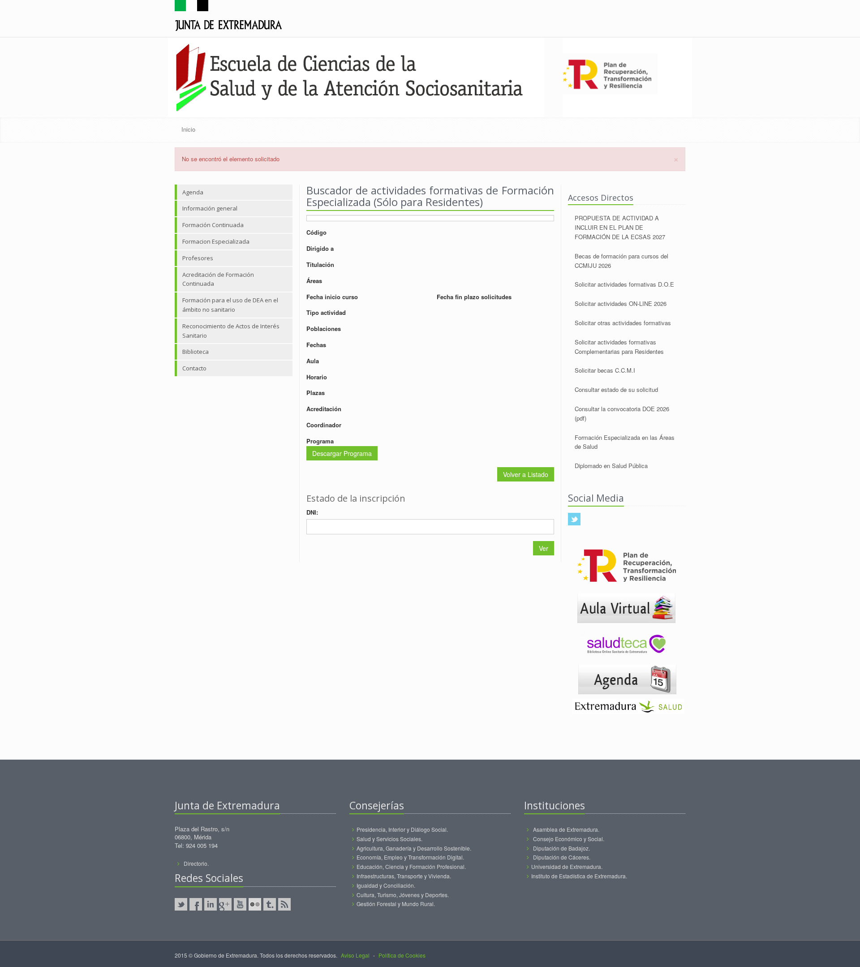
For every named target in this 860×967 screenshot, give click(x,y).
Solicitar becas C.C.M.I (605, 370)
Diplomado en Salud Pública (611, 465)
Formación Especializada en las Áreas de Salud (625, 442)
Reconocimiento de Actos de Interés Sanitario (231, 331)
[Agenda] (627, 678)
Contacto (194, 368)
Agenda (192, 192)
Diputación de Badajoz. (561, 848)
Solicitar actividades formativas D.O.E (624, 284)
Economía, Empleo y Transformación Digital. (410, 857)
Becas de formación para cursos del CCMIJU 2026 (621, 261)
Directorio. (196, 863)
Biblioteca (195, 352)
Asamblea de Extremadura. (566, 829)
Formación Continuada (213, 225)
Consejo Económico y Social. (568, 838)
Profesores (197, 258)
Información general (209, 208)
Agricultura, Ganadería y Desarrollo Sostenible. (414, 848)
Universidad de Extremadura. (566, 866)
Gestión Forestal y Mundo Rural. (396, 903)
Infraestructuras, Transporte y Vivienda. (404, 876)
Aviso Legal (355, 955)
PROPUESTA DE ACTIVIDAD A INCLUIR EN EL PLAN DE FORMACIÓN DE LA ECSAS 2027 (620, 227)
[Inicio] (229, 17)
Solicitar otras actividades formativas (623, 322)
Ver (543, 548)
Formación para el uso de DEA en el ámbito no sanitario (230, 305)
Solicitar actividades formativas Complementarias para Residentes (619, 347)
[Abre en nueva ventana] (626, 607)
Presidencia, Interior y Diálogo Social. (402, 829)
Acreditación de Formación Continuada (218, 279)
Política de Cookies (402, 955)
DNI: (312, 512)
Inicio (188, 129)
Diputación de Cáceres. (561, 857)
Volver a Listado (525, 474)
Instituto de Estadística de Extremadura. (579, 876)
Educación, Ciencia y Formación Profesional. (411, 866)
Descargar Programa (342, 453)
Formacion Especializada (215, 241)
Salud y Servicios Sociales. (389, 838)
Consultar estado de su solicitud (616, 389)
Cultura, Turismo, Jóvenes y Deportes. (403, 894)
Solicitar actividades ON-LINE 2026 (620, 303)
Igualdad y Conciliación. (386, 885)
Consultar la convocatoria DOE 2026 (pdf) (622, 413)
